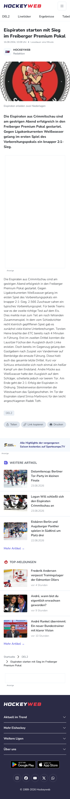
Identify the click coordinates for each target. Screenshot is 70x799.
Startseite (9, 657)
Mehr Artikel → (14, 548)
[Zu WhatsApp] (53, 778)
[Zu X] (44, 778)
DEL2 (6, 16)
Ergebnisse (46, 16)
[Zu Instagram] (17, 778)
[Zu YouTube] (35, 778)
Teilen (13, 424)
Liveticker (24, 16)
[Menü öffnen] (62, 6)
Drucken (58, 424)
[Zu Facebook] (26, 778)
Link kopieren (35, 424)
